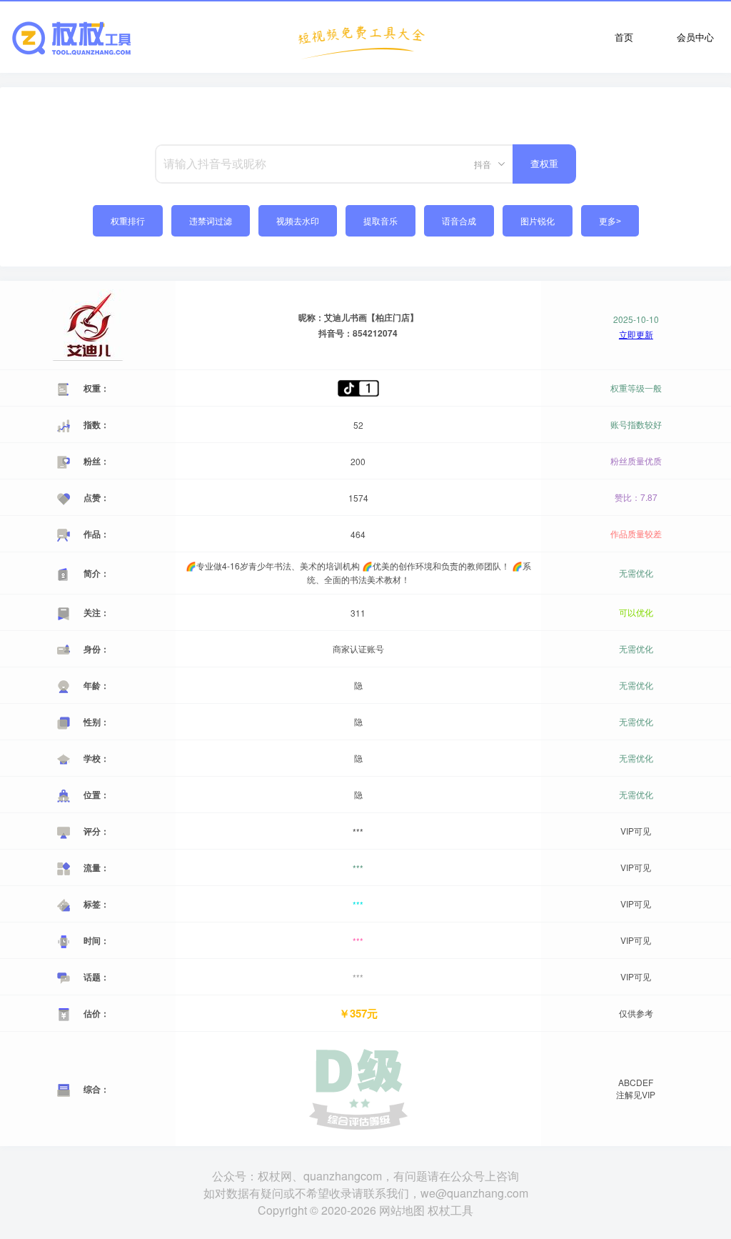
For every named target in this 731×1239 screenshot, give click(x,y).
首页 (624, 37)
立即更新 (636, 334)
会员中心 (695, 37)
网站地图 (402, 1210)
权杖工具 (450, 1210)
